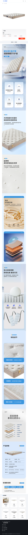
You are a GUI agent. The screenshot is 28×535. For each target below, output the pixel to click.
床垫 (4, 3)
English (4, 530)
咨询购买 (22, 38)
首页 (2, 3)
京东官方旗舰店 (5, 527)
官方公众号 (4, 524)
